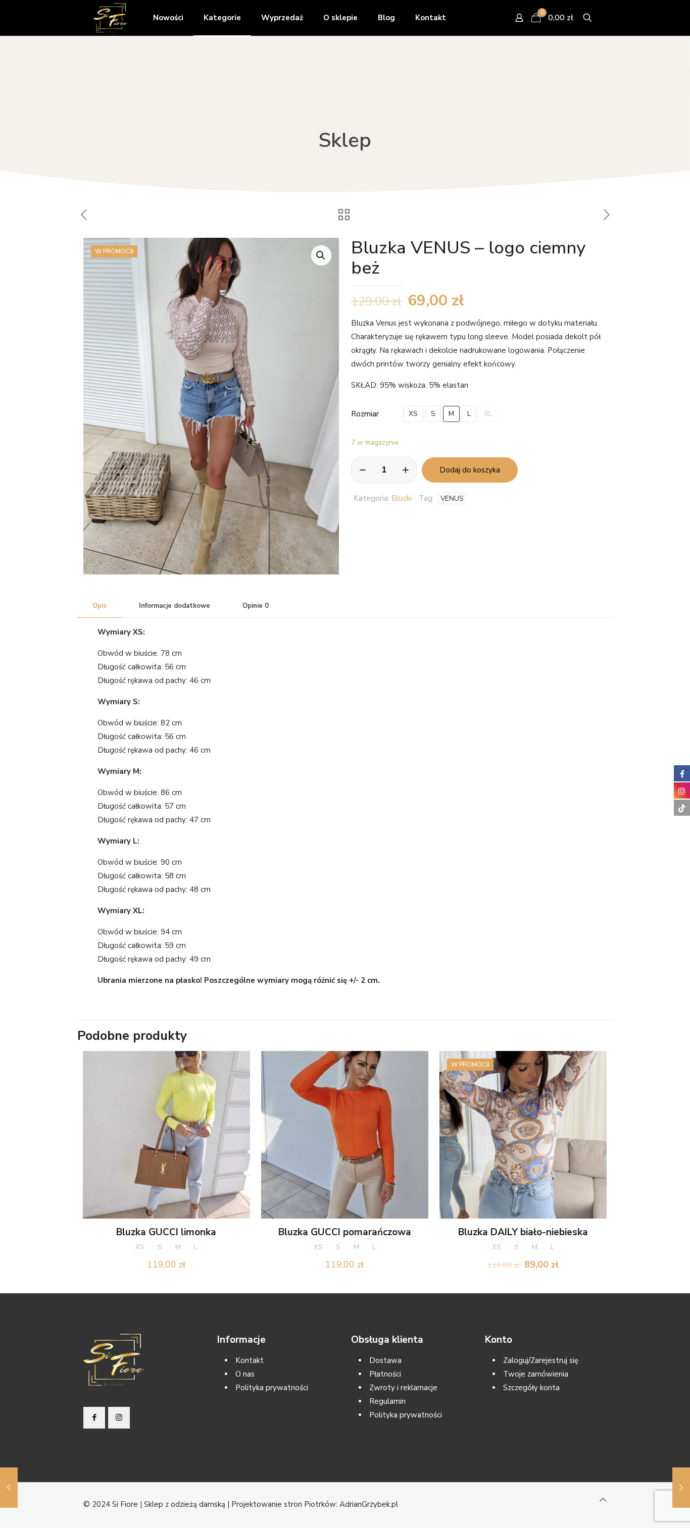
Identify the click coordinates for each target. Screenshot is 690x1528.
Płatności (385, 1374)
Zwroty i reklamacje (403, 1388)
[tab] (99, 606)
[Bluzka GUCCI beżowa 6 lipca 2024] (681, 1487)
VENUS (451, 498)
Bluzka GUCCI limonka (166, 1232)
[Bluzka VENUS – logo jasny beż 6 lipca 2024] (9, 1487)
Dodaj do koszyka (469, 470)
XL (488, 413)
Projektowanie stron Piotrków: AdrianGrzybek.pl (314, 1504)
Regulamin (387, 1401)
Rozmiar (365, 414)
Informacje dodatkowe (174, 605)
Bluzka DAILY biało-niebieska (523, 1232)
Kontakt (249, 1360)
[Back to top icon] (603, 1500)
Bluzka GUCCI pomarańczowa (344, 1232)
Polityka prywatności (271, 1388)
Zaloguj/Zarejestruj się (540, 1360)
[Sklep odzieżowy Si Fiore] (110, 17)
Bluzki (401, 498)
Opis (99, 605)
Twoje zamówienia (535, 1374)
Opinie (255, 605)
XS (413, 413)
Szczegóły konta (531, 1388)
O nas (245, 1374)
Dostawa (385, 1360)
